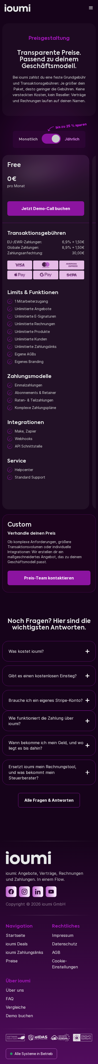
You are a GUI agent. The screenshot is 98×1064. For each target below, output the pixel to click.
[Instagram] (24, 891)
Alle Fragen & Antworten (49, 800)
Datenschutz (64, 943)
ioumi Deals (17, 943)
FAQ (10, 998)
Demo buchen (19, 1015)
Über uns (15, 990)
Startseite (15, 935)
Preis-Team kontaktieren (49, 577)
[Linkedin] (37, 891)
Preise (12, 960)
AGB (56, 952)
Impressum (62, 935)
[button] (91, 8)
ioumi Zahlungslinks (24, 952)
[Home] (17, 8)
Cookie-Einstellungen (65, 963)
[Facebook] (11, 891)
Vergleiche (16, 1007)
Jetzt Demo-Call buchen (45, 208)
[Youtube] (51, 891)
